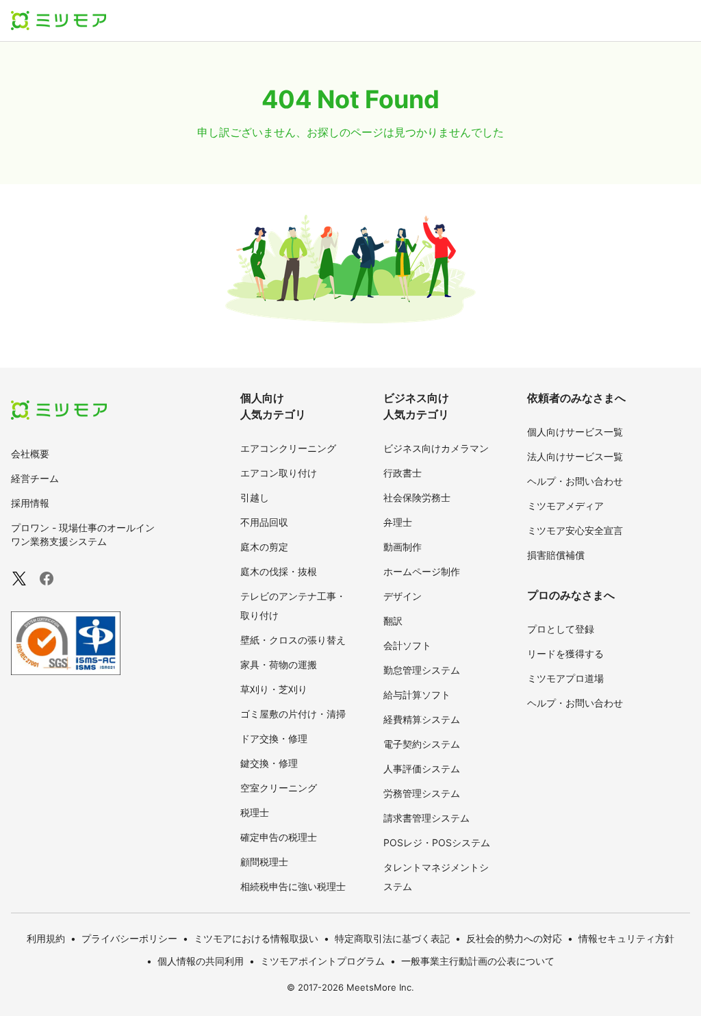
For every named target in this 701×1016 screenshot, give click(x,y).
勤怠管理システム (421, 670)
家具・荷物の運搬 (278, 664)
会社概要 (30, 453)
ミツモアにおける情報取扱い (256, 938)
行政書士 (402, 473)
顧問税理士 (264, 861)
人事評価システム (421, 768)
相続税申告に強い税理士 (293, 886)
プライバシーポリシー (129, 938)
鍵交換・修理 (269, 763)
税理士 (254, 812)
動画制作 (402, 547)
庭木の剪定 (264, 547)
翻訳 (393, 620)
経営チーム (35, 478)
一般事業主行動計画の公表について (478, 961)
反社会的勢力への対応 (514, 938)
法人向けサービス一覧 (575, 456)
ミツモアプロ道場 (565, 678)
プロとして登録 (560, 629)
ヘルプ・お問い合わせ (575, 481)
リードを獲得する (565, 653)
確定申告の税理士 (278, 837)
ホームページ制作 (421, 571)
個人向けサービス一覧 (575, 431)
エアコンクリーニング (288, 448)
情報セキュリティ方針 (626, 938)
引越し (254, 497)
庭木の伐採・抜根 (278, 571)
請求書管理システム (426, 818)
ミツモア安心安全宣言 (575, 530)
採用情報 (30, 503)
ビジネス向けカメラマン (436, 448)
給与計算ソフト (416, 694)
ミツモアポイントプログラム (322, 961)
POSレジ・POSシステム (436, 842)
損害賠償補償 (556, 555)
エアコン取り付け (278, 473)
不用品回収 (264, 522)
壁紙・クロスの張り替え (293, 640)
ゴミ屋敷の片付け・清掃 (293, 714)
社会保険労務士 (416, 497)
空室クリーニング (278, 787)
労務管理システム (421, 793)
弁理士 (397, 522)
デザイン (402, 596)
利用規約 (46, 938)
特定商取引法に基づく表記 (392, 938)
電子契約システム (421, 744)
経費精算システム (421, 719)
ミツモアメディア (565, 505)
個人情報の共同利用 (200, 961)
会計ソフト (407, 645)
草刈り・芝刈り (273, 689)
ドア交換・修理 (273, 738)
